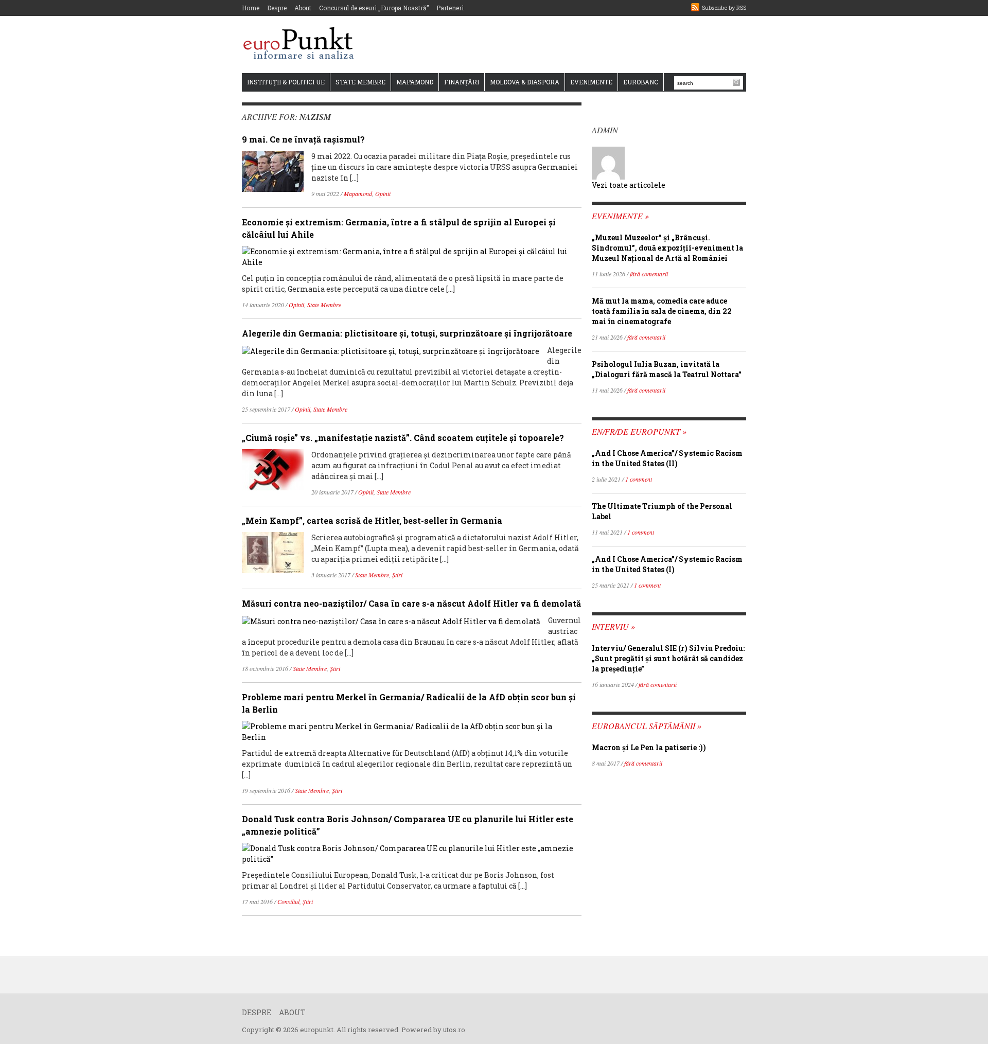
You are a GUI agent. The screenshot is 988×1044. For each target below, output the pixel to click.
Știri (397, 575)
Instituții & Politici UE (286, 82)
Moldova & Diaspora (524, 82)
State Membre (360, 82)
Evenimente (591, 82)
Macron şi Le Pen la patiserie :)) (649, 747)
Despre (277, 8)
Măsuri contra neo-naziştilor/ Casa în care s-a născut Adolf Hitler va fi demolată (411, 603)
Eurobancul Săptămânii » (646, 725)
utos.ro (454, 1029)
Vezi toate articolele (628, 185)
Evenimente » (620, 215)
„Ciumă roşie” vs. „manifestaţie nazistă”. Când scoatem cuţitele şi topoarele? (403, 437)
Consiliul (288, 901)
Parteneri (450, 8)
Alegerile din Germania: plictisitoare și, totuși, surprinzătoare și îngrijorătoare (407, 333)
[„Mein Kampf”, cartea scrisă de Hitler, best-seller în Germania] (273, 552)
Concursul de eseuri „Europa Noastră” (374, 8)
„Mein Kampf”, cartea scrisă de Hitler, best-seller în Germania (372, 520)
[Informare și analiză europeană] (302, 44)
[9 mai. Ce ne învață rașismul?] (273, 170)
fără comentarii (649, 274)
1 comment (638, 479)
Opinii (383, 193)
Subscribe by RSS (724, 7)
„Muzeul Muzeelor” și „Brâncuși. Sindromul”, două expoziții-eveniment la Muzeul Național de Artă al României (667, 248)
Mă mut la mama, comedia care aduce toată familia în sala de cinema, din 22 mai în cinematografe (662, 311)
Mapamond (414, 82)
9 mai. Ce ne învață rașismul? (303, 139)
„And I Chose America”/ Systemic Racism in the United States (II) (667, 458)
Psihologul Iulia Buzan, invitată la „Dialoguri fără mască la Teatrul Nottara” (667, 369)
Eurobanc (640, 82)
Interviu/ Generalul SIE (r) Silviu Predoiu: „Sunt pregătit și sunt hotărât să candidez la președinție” (668, 658)
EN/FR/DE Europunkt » (639, 431)
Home (250, 8)
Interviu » (613, 626)
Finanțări (461, 82)
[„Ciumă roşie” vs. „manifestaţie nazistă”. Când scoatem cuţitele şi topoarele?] (273, 469)
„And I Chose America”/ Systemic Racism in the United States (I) (667, 564)
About (302, 8)
